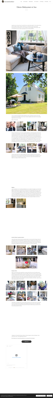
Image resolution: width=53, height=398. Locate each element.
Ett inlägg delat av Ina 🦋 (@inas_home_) (13, 367)
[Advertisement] (26, 17)
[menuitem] (21, 2)
